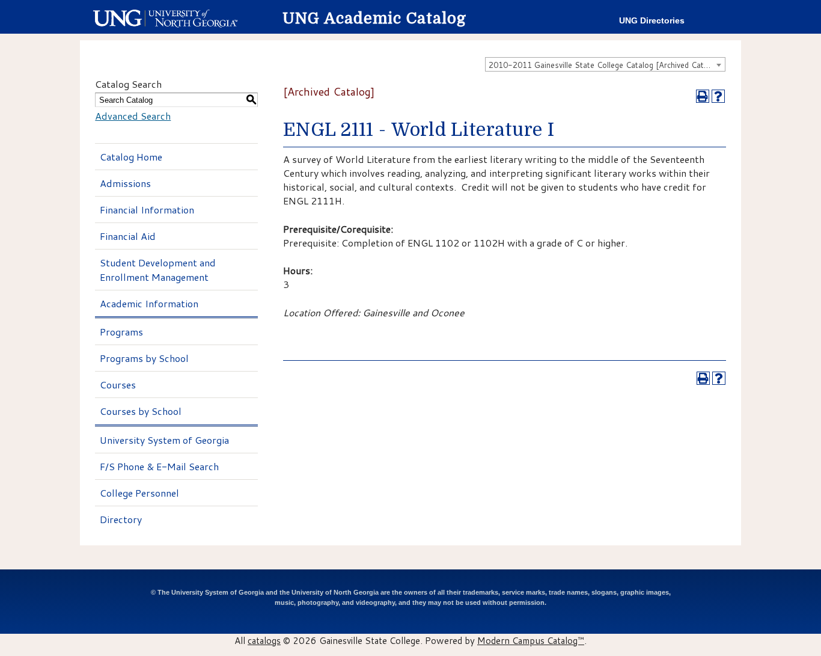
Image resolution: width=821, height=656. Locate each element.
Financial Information (147, 209)
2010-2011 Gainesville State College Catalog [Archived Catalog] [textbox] (605, 65)
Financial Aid (128, 236)
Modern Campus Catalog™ (530, 640)
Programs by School (144, 358)
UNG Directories (652, 20)
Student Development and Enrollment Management (158, 269)
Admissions (125, 183)
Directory (121, 519)
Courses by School (141, 411)
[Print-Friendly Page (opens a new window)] (702, 96)
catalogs (264, 640)
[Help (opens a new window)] (718, 96)
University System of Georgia (164, 440)
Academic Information (149, 303)
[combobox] (605, 64)
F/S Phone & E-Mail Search (159, 466)
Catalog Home (131, 157)
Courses (118, 384)
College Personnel (139, 493)
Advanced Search (133, 116)
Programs (121, 332)
